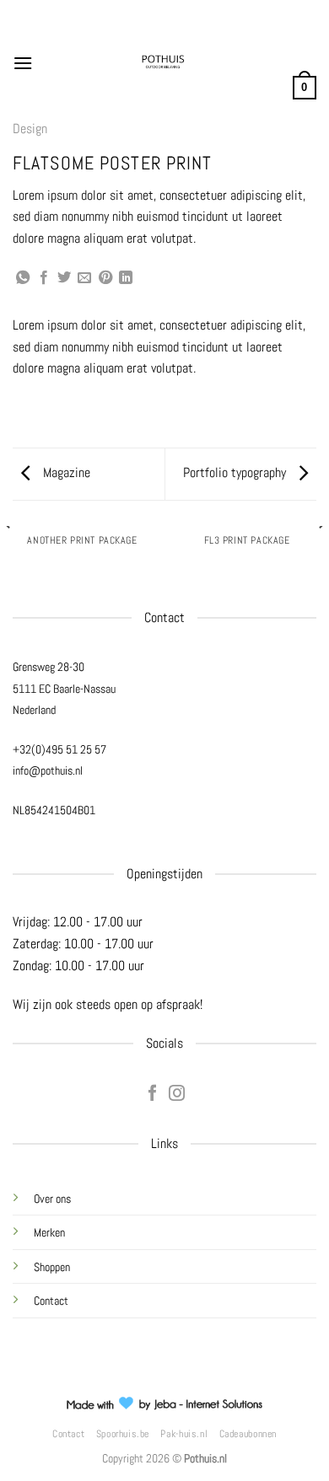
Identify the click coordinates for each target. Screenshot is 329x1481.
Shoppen (52, 1266)
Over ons (52, 1198)
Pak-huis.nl (184, 1434)
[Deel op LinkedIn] (125, 278)
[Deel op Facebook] (44, 278)
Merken (49, 1232)
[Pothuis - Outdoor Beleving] (163, 63)
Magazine (65, 472)
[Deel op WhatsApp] (23, 278)
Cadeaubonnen (248, 1434)
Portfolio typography (236, 472)
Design (30, 128)
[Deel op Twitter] (64, 278)
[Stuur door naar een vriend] (84, 278)
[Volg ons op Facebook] (152, 1094)
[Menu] (23, 62)
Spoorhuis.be (122, 1434)
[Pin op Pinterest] (105, 278)
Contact (51, 1300)
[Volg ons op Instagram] (177, 1094)
